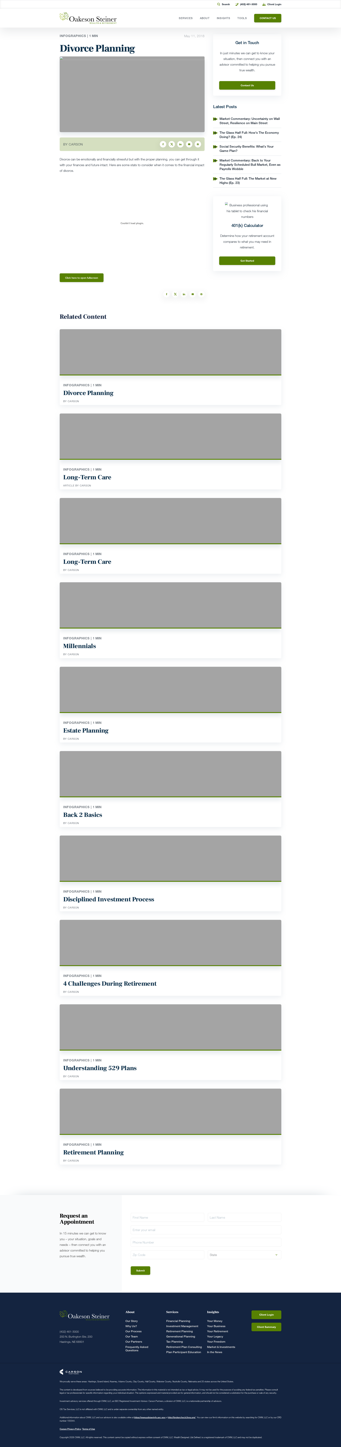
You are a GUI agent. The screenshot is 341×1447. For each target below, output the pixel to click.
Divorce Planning (88, 393)
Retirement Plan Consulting (184, 1347)
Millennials (79, 646)
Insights (223, 18)
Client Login (274, 4)
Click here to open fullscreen (81, 277)
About (205, 18)
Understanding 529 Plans (100, 1068)
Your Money (214, 1321)
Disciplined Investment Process (108, 899)
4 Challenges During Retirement (110, 984)
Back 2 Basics (82, 815)
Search (226, 4)
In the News (214, 1352)
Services (186, 18)
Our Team (131, 1336)
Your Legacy (215, 1336)
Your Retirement (217, 1331)
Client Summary (266, 1326)
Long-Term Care (87, 477)
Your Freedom (216, 1341)
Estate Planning (86, 731)
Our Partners (133, 1341)
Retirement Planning (93, 1152)
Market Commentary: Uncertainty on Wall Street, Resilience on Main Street (250, 121)
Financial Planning (178, 1321)
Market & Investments (221, 1347)
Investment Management (182, 1326)
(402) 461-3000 (248, 4)
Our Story (131, 1321)
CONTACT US (268, 18)
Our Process (133, 1331)
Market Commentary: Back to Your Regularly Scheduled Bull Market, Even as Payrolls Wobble (250, 164)
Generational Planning (180, 1336)
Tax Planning (174, 1341)
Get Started (247, 260)
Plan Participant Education (183, 1352)
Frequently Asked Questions (136, 1348)
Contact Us (247, 85)
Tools (242, 18)
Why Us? (131, 1326)
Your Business (216, 1326)
